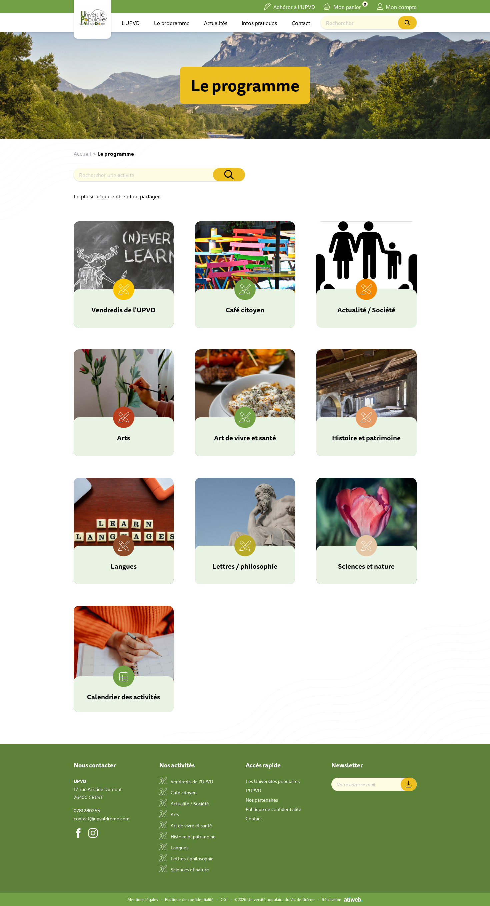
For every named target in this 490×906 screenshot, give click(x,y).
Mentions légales (142, 899)
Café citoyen (183, 792)
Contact (301, 22)
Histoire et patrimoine (193, 836)
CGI (224, 899)
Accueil (82, 153)
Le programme (172, 22)
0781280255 (87, 810)
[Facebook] (78, 833)
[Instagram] (93, 833)
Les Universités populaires (273, 781)
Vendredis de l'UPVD (191, 781)
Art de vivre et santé (191, 825)
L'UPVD (131, 22)
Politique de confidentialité (273, 809)
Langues (179, 847)
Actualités (215, 22)
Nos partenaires (262, 799)
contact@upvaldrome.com (102, 818)
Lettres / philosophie (192, 858)
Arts (174, 814)
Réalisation (331, 899)
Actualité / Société (189, 803)
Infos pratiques (259, 22)
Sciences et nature (189, 869)
